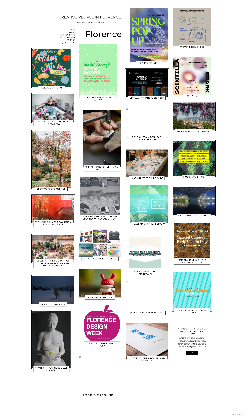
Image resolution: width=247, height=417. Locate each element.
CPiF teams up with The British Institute (192, 261)
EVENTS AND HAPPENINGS (46, 124)
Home (72, 30)
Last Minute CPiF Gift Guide (147, 178)
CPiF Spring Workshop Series (100, 259)
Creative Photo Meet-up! (51, 189)
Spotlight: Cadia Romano (98, 395)
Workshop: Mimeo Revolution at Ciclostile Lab (53, 223)
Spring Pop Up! (148, 63)
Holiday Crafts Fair (51, 88)
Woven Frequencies (192, 47)
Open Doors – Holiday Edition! (98, 98)
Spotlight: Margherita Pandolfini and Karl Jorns (192, 331)
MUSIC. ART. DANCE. (193, 177)
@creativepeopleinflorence (147, 313)
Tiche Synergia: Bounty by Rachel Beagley (147, 138)
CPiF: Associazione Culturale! (145, 272)
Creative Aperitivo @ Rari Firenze (192, 311)
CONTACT (71, 40)
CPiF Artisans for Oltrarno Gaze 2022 (101, 168)
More (192, 352)
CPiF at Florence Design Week (102, 344)
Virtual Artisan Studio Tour (147, 98)
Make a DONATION (67, 35)
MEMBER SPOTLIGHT (91, 395)
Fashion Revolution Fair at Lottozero (53, 123)
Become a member (67, 37)
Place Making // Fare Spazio (149, 224)
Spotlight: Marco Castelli (194, 215)
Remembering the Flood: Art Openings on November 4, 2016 (100, 217)
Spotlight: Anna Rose (53, 304)
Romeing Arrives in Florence (194, 131)
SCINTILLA (192, 96)
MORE (43, 88)
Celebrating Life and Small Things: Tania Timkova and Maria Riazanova (53, 263)
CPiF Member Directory (100, 297)
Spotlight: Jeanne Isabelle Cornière (51, 369)
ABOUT (72, 32)
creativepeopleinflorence (50, 88)
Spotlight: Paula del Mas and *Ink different (147, 359)
